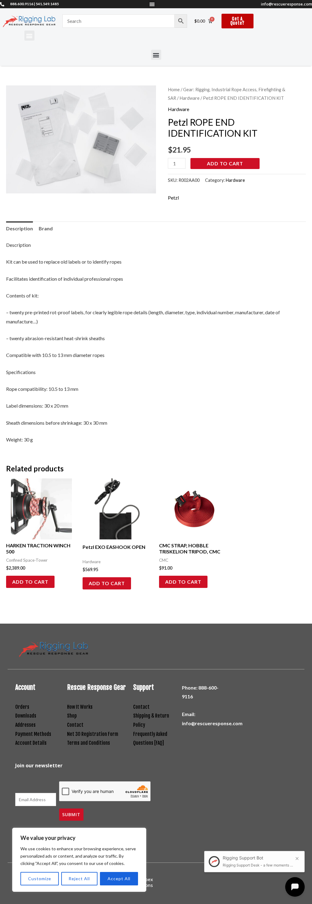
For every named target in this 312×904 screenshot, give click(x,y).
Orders (22, 707)
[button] (152, 4)
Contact (75, 725)
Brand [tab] (46, 228)
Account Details (31, 743)
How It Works (80, 707)
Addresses (25, 725)
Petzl (173, 197)
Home (174, 89)
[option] (81, 139)
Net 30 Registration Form (92, 734)
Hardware (189, 98)
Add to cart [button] (30, 582)
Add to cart (225, 163)
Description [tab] (19, 228)
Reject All (79, 878)
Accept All (119, 878)
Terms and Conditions (88, 743)
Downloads (25, 716)
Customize (39, 878)
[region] (79, 860)
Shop (72, 716)
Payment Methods (33, 734)
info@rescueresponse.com (286, 4)
